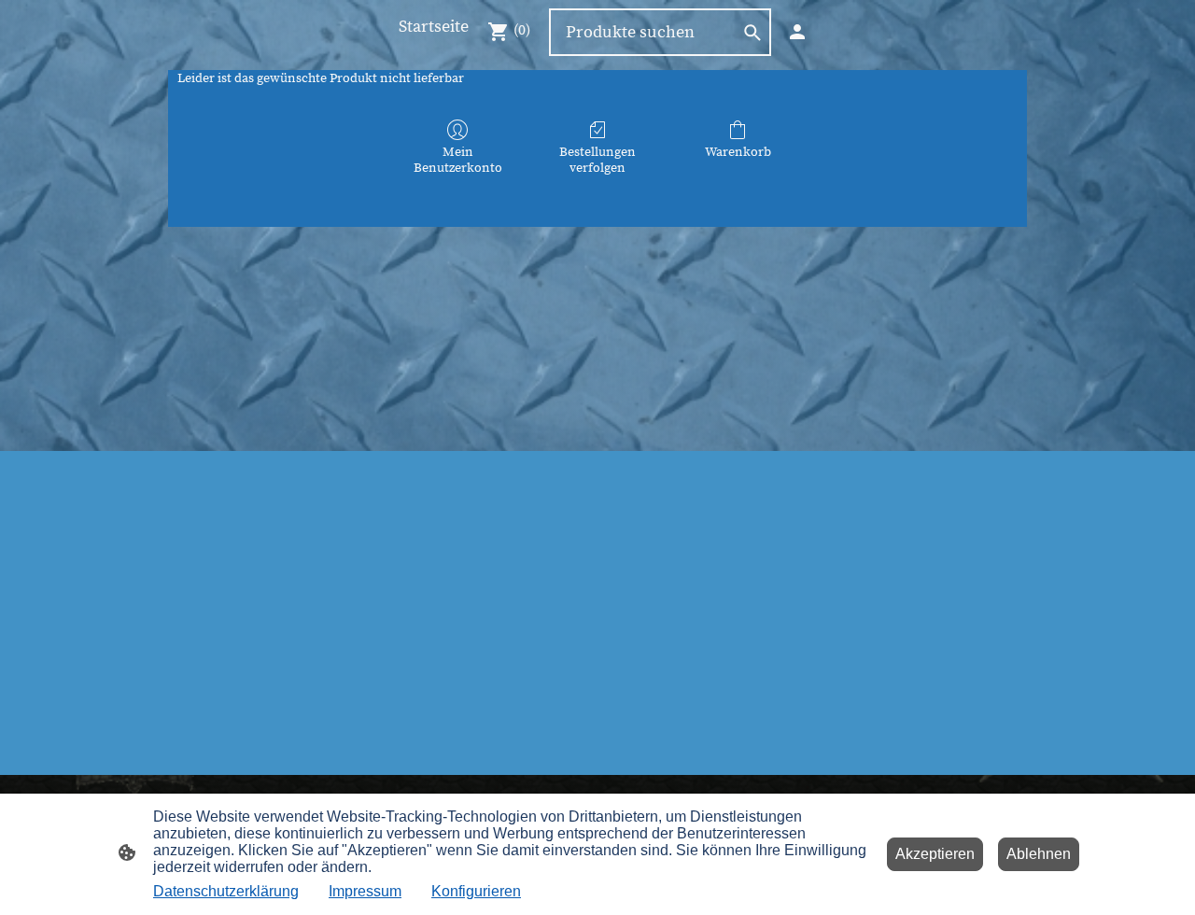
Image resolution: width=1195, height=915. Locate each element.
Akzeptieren (935, 854)
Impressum (365, 891)
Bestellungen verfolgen (597, 160)
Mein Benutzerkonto (458, 160)
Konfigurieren (476, 891)
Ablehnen (1038, 854)
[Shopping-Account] (797, 32)
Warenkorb (738, 152)
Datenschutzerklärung (226, 891)
